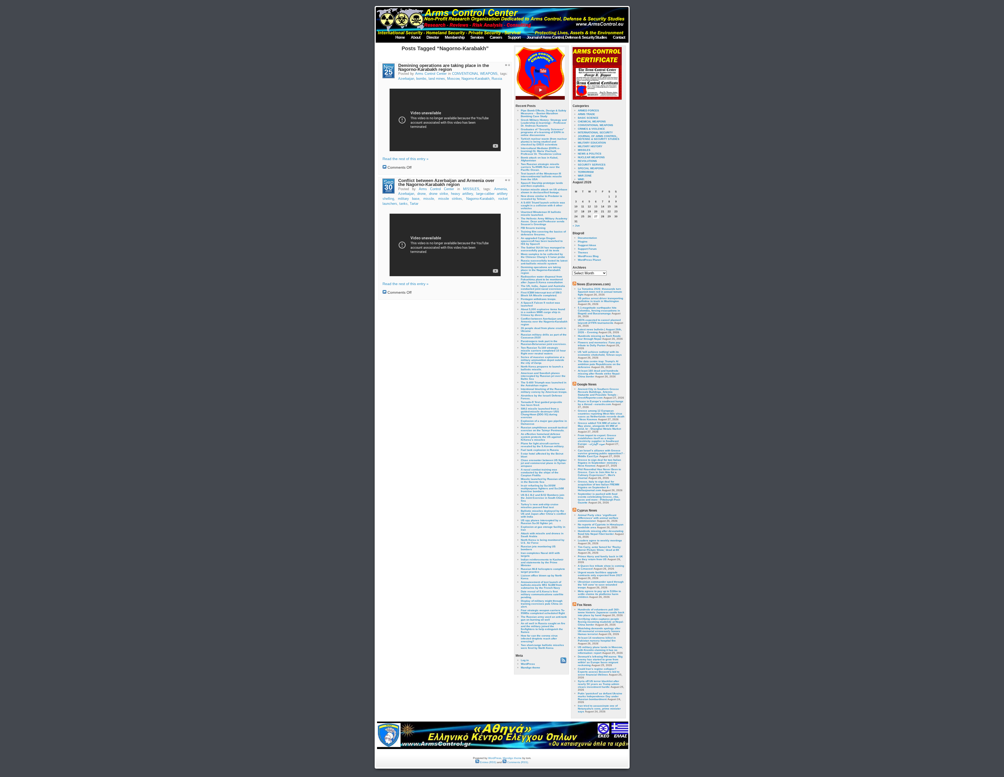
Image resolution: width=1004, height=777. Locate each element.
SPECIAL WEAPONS (591, 168)
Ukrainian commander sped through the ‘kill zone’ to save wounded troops (601, 584)
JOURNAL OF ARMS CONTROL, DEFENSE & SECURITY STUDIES (598, 137)
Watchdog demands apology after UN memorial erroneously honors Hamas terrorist (599, 631)
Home (400, 37)
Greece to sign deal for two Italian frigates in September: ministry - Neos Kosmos (599, 462)
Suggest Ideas (587, 245)
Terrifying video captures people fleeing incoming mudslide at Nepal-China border (601, 621)
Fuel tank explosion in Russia (540, 450)
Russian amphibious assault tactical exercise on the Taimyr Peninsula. (544, 429)
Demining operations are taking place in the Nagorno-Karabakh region (443, 67)
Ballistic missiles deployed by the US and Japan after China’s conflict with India (543, 513)
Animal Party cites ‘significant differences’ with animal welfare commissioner (598, 518)
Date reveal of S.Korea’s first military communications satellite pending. (542, 594)
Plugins (582, 241)
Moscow (453, 79)
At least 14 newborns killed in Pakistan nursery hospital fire (597, 639)
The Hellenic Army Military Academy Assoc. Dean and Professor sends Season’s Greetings (544, 221)
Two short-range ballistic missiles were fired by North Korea (542, 646)
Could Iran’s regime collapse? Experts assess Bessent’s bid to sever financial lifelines (598, 671)
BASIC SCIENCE (588, 117)
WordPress (528, 663)
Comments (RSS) (517, 762)
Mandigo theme (530, 667)
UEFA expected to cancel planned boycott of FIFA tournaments (599, 321)
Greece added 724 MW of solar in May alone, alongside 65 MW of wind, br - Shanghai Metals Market (599, 426)
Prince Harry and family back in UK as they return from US (600, 558)
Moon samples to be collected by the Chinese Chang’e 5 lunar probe (543, 255)
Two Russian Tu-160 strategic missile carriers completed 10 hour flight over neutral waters (543, 350)
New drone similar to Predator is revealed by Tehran (541, 197)
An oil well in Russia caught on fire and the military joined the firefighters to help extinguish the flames (543, 627)
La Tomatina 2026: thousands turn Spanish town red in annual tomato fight (600, 291)
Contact (619, 37)
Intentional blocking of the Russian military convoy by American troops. (544, 390)
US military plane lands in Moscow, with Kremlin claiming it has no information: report (600, 650)
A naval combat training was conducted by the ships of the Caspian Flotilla (539, 472)
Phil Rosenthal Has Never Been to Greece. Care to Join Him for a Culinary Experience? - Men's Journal (599, 473)
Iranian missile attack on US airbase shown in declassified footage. (544, 191)
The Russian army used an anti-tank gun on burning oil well (544, 618)
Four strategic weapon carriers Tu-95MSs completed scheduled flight (543, 612)
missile (428, 199)
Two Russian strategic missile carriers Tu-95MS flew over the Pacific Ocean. (540, 167)
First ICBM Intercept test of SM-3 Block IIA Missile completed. (541, 294)
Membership (454, 37)
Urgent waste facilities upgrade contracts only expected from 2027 (600, 574)
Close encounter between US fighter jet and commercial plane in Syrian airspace (544, 463)
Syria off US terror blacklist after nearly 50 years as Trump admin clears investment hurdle (598, 684)
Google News (587, 384)
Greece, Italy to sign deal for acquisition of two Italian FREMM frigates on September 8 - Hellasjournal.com (598, 486)
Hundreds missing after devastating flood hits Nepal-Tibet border (600, 532)
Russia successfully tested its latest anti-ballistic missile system (544, 262)
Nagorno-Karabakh (475, 79)
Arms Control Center (431, 74)
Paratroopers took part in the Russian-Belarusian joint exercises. (544, 342)
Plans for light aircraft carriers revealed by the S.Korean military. (542, 445)
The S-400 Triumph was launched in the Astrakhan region (543, 384)
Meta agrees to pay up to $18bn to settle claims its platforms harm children (599, 594)
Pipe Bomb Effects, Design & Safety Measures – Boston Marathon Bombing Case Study (543, 113)
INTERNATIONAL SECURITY (595, 132)
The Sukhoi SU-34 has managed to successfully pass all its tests (543, 249)
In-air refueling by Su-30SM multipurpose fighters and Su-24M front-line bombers (542, 488)
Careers (496, 37)
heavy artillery (462, 194)
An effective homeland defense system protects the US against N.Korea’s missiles (541, 437)
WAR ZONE (585, 175)
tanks (403, 204)
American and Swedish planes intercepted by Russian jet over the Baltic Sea (543, 376)
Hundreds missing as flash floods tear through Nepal (599, 337)
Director (432, 37)
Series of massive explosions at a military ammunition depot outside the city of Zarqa (542, 360)
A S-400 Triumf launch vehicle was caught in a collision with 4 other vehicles (543, 205)
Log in (525, 660)
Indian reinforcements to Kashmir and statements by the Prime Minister (542, 562)
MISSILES (471, 189)
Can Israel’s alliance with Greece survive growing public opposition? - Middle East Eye (601, 453)
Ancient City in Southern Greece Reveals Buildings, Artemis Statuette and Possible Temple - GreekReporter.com (598, 393)
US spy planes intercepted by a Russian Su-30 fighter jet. (541, 522)
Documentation (587, 237)
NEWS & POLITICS (589, 153)
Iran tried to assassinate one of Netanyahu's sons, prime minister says (599, 708)
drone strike (438, 194)
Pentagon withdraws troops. (538, 299)
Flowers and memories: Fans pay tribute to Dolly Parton (599, 344)
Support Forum (587, 248)
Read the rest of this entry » (406, 159)
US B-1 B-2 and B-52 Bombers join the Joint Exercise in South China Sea (542, 498)
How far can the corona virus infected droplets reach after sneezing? (539, 638)
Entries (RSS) (487, 762)
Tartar (414, 204)
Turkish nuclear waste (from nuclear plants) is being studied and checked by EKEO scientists (544, 141)
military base (408, 199)
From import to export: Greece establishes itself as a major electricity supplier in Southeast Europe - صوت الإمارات (598, 439)
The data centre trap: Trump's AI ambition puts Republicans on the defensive (599, 364)
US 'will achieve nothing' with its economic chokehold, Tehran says (600, 353)
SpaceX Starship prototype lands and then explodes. (542, 184)
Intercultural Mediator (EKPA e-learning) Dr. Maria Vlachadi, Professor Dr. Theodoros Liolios (541, 151)
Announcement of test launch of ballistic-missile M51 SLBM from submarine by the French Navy (541, 585)
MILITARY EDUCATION (592, 142)
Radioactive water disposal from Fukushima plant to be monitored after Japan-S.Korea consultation (542, 279)
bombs (421, 79)
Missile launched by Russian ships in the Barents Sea (543, 480)
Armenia (500, 189)
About (415, 37)
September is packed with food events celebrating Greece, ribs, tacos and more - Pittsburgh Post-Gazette (599, 498)
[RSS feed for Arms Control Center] (563, 662)
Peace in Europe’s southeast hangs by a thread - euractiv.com (600, 403)
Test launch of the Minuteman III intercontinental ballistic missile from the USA (541, 176)
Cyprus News (587, 510)
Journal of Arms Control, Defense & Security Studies (567, 37)
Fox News (584, 605)
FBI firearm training (533, 227)
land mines (437, 79)
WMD (581, 179)
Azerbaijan (406, 79)
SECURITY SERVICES (592, 164)
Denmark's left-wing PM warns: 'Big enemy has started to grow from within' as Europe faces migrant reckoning (600, 661)
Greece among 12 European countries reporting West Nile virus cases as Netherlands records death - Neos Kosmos (601, 415)
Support (514, 37)
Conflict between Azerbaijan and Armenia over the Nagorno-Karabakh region (446, 182)
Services (476, 37)
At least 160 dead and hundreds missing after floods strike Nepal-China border (599, 373)
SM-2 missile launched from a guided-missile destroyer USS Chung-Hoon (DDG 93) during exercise (540, 413)
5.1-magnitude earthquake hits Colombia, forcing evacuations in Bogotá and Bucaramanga (599, 310)
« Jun (576, 225)
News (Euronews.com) (594, 284)
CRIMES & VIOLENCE (591, 128)
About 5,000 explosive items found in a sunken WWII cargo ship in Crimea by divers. (543, 312)
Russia (497, 79)
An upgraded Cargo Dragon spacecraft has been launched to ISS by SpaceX (542, 241)
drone (421, 194)
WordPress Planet (589, 259)
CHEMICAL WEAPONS (592, 121)
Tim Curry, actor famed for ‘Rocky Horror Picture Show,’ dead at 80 (599, 548)
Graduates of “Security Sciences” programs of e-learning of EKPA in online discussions (542, 132)
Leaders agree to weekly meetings (600, 540)
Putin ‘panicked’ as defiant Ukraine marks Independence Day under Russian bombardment (600, 696)
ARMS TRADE (586, 114)
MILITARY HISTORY (590, 146)
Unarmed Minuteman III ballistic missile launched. (541, 213)
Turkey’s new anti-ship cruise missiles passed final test (539, 506)
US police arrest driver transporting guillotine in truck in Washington (600, 300)
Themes (583, 252)
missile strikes (450, 199)
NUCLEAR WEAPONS (591, 157)
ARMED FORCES (588, 110)
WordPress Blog (588, 256)
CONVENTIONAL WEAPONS (475, 74)
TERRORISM (586, 172)
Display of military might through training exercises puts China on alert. (541, 603)
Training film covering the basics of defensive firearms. (543, 233)
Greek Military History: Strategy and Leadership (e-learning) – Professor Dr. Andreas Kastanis (544, 122)
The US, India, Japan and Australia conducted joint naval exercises (543, 287)
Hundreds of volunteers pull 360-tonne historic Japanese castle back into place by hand (601, 612)
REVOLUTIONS (587, 161)
